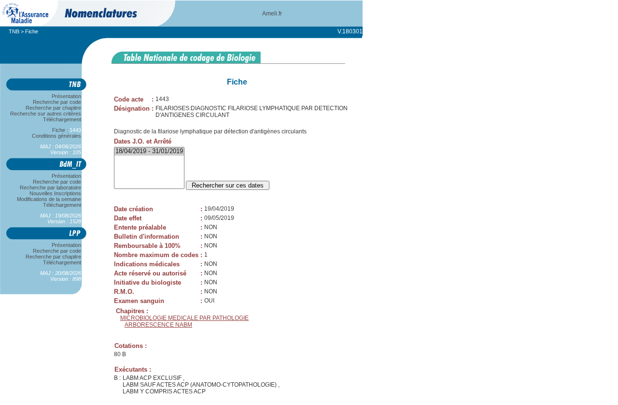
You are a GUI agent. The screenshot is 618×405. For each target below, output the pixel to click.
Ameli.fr (272, 13)
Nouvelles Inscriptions (55, 193)
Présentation (66, 96)
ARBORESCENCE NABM (158, 324)
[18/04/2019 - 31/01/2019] (149, 151)
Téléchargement (62, 119)
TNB (14, 31)
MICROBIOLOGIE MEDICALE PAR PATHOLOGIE (184, 318)
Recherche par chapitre (53, 108)
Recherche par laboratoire (50, 187)
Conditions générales (56, 136)
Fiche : (62, 130)
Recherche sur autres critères (45, 113)
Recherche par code (57, 102)
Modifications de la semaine (49, 199)
